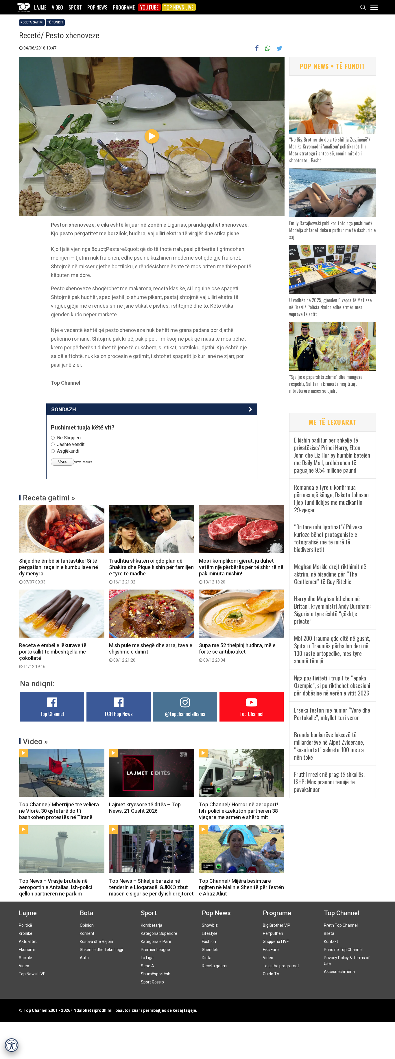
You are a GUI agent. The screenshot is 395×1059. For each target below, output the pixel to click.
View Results (83, 462)
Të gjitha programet (281, 965)
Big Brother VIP (276, 925)
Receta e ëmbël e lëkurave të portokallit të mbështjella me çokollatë (52, 655)
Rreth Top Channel (341, 925)
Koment (87, 933)
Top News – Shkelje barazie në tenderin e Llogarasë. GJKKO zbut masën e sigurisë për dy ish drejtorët (151, 887)
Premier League (155, 949)
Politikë (25, 925)
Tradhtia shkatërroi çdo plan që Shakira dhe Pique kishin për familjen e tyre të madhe (151, 571)
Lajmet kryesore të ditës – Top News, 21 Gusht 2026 (145, 807)
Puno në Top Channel (343, 949)
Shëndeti (210, 949)
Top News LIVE (178, 7)
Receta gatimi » (49, 497)
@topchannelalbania (185, 713)
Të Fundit (55, 22)
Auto (84, 957)
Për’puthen (273, 933)
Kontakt (331, 941)
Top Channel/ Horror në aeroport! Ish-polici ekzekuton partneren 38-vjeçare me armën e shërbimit (239, 810)
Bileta (329, 933)
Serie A (147, 965)
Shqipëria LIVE (276, 941)
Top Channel (52, 713)
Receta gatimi (32, 22)
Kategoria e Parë (156, 941)
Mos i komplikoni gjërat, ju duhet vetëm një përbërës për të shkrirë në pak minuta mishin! (241, 571)
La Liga (147, 957)
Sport (75, 7)
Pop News (97, 7)
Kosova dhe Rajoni (96, 941)
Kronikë (25, 933)
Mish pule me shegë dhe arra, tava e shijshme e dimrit (150, 652)
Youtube (149, 7)
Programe (124, 7)
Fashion (209, 941)
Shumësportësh (155, 974)
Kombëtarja (151, 925)
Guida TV (271, 974)
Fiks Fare (271, 949)
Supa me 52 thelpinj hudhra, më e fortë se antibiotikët (237, 652)
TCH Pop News (118, 713)
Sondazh (63, 409)
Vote (62, 462)
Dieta (206, 957)
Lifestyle (209, 933)
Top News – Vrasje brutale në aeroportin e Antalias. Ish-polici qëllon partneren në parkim (55, 887)
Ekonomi (27, 949)
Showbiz (210, 925)
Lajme (40, 7)
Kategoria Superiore (159, 933)
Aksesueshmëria (339, 971)
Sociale (25, 957)
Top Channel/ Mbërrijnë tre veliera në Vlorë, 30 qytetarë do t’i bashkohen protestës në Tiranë (59, 810)
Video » (35, 741)
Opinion (87, 925)
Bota (86, 913)
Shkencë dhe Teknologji (101, 949)
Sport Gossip (152, 982)
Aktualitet (28, 941)
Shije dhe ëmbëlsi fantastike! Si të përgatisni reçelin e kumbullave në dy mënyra (58, 571)
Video (57, 7)
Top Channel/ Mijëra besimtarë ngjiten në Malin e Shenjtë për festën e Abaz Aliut (241, 887)
